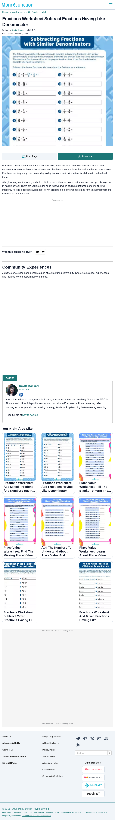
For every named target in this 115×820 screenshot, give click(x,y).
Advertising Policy (50, 763)
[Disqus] (57, 321)
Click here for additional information (36, 816)
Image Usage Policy (51, 736)
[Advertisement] (57, 223)
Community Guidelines (52, 776)
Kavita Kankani (29, 385)
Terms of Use (48, 756)
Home (5, 12)
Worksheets (18, 12)
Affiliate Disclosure (50, 743)
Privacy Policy (48, 750)
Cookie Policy (48, 769)
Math (44, 12)
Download (87, 156)
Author (10, 378)
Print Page (31, 156)
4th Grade (33, 12)
